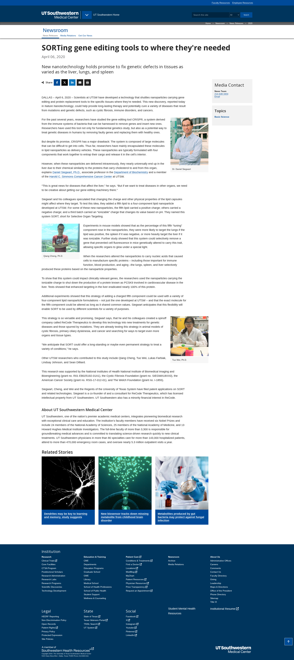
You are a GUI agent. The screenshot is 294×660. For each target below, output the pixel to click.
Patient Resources (135, 579)
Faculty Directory (218, 575)
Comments (215, 568)
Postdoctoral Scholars (52, 572)
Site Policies (47, 639)
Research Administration (53, 575)
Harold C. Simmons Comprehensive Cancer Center (80, 176)
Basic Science (222, 117)
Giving (213, 579)
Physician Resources (136, 583)
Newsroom (220, 23)
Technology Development (54, 590)
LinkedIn (130, 635)
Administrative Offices (220, 560)
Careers (214, 564)
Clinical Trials (48, 560)
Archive (171, 560)
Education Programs (94, 568)
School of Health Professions (98, 587)
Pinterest (130, 631)
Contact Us (215, 572)
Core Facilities (48, 564)
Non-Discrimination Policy (54, 620)
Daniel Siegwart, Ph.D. (66, 172)
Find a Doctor (132, 564)
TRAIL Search (90, 624)
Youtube (130, 627)
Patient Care (132, 557)
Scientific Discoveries (52, 587)
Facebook (131, 616)
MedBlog (130, 572)
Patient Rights (48, 627)
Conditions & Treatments (138, 560)
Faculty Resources (221, 3)
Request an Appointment (138, 590)
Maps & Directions (219, 587)
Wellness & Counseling (95, 598)
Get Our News (85, 35)
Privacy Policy (48, 631)
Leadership (215, 583)
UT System (89, 627)
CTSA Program (49, 568)
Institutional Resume (222, 608)
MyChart (130, 575)
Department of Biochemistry (131, 172)
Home (208, 23)
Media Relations (68, 35)
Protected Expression (52, 635)
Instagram (131, 624)
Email (217, 96)
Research (46, 557)
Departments (90, 564)
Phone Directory (218, 594)
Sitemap (214, 598)
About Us (215, 557)
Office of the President (221, 590)
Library (87, 579)
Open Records (49, 624)
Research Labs (49, 579)
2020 (250, 23)
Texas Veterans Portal (94, 620)
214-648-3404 (221, 94)
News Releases (236, 23)
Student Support (92, 594)
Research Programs (51, 583)
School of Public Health (95, 590)
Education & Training (95, 557)
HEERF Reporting (50, 616)
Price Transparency (135, 587)
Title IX (213, 602)
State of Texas (91, 616)
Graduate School (92, 572)
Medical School (91, 583)
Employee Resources (242, 3)
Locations (130, 568)
